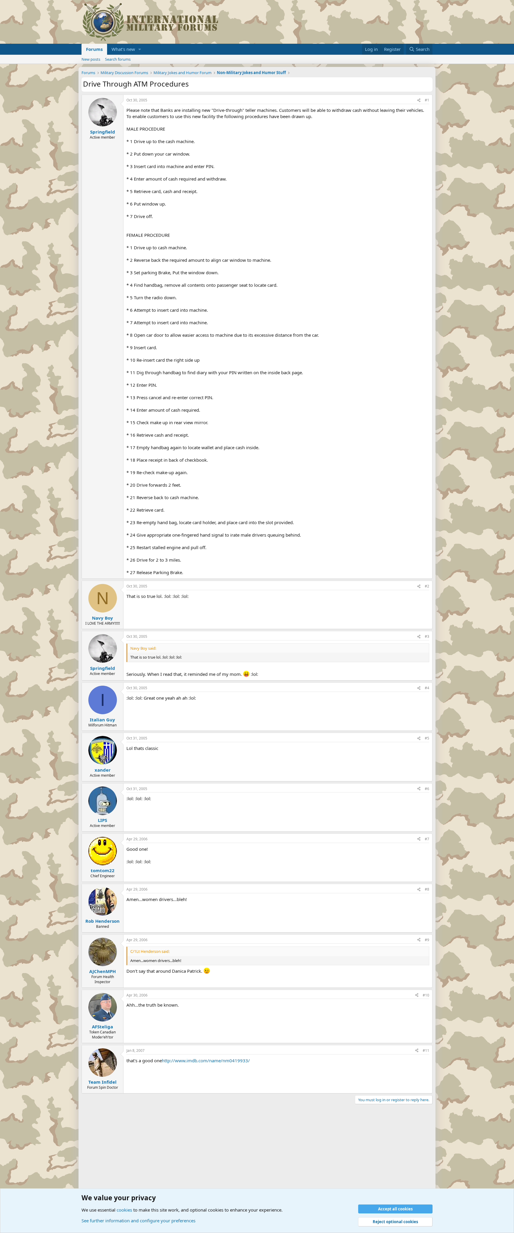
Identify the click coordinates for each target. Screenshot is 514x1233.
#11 (426, 1050)
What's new (123, 49)
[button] (140, 49)
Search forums (118, 59)
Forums (94, 49)
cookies (124, 1210)
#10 (426, 995)
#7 (427, 839)
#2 (427, 586)
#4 (427, 687)
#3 (427, 636)
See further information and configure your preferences (138, 1220)
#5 (427, 738)
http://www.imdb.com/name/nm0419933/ (206, 1060)
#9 (427, 939)
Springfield (102, 132)
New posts (91, 59)
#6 (427, 788)
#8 (427, 889)
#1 (427, 100)
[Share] (419, 100)
